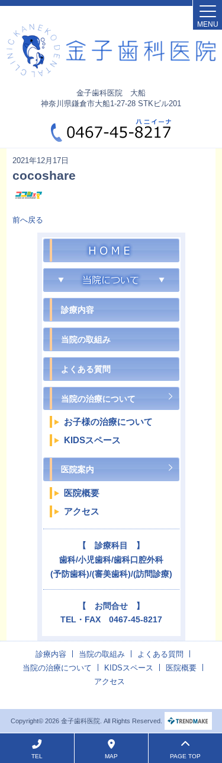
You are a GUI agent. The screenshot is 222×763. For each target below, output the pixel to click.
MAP (111, 756)
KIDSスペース (92, 440)
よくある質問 (86, 369)
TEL (37, 756)
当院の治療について (98, 398)
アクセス (81, 511)
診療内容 (77, 309)
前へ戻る (27, 219)
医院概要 (81, 493)
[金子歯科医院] (111, 50)
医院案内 (77, 469)
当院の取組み (86, 339)
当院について (111, 250)
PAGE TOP (185, 756)
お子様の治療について (108, 422)
